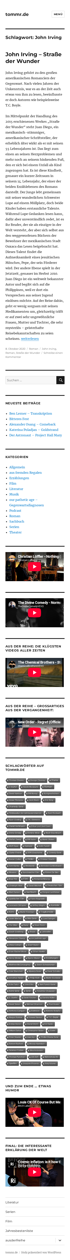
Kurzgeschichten (51, 793)
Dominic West (33, 833)
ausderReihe (15, 1240)
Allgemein (17, 467)
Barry (26, 925)
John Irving (49, 348)
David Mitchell (35, 886)
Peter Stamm (15, 1037)
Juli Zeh (34, 1057)
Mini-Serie (32, 918)
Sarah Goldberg (16, 932)
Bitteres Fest (19, 419)
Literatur (16, 489)
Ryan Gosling (15, 820)
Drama (55, 780)
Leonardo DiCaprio (17, 905)
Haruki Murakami (30, 787)
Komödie (55, 905)
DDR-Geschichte (35, 853)
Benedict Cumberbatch (51, 866)
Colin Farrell (44, 846)
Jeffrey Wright (38, 905)
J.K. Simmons (34, 820)
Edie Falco (14, 984)
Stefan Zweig (15, 839)
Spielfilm (13, 1063)
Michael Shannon (35, 1004)
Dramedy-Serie (16, 806)
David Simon (14, 1004)
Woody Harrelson (37, 1044)
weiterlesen (30, 339)
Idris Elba (29, 984)
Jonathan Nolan (16, 978)
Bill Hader (31, 839)
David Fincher (30, 998)
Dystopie (28, 846)
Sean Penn (40, 925)
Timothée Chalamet (46, 991)
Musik (14, 494)
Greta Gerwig (15, 833)
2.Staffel (13, 787)
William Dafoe (15, 1031)
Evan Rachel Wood (17, 951)
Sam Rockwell (54, 813)
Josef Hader (33, 945)
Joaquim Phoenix (31, 1063)
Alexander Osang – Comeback (32, 424)
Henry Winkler (15, 958)
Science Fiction (16, 1050)
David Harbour (15, 793)
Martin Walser (48, 839)
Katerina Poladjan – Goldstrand (33, 430)
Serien (14, 527)
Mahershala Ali (51, 1057)
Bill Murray (33, 793)
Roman (33, 348)
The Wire (13, 925)
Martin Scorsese (53, 978)
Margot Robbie (15, 1017)
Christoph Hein (15, 886)
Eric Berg (49, 800)
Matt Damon (14, 892)
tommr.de (17, 14)
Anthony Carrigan (17, 1011)
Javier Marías (15, 918)
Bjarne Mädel (34, 958)
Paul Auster (54, 1004)
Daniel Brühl (32, 1024)
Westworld (30, 866)
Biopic (32, 932)
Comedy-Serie (55, 853)
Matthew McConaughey (19, 965)
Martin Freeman (27, 912)
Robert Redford (16, 1044)
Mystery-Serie (35, 971)
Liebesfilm (46, 932)
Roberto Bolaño (53, 1011)
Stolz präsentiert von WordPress (41, 1252)
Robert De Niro (52, 872)
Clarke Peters (15, 853)
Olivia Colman (15, 945)
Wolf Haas (13, 846)
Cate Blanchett (16, 971)
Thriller (30, 859)
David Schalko (53, 971)
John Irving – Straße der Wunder (33, 57)
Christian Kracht (47, 859)
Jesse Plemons (16, 800)
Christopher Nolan (36, 1031)
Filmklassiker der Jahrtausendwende (25, 813)
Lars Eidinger (49, 918)
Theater (15, 532)
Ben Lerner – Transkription (30, 413)
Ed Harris (49, 1024)
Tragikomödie (47, 912)
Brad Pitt (13, 879)
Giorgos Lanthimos (50, 892)
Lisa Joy (31, 1037)
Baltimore (35, 1011)
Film (12, 483)
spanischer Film (16, 899)
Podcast (15, 511)
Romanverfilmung (42, 879)
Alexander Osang (17, 938)
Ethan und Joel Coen (41, 826)
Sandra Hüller (48, 998)
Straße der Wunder (28, 352)
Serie (28, 991)
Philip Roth (35, 978)
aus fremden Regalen (25, 473)
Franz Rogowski (38, 899)
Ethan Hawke (39, 951)
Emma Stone (15, 1024)
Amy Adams (50, 1063)
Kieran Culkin (15, 859)
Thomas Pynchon (17, 1057)
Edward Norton (35, 1017)
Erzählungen (19, 478)
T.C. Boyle (53, 1017)
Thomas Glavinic (16, 780)
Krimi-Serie (14, 991)
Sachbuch (16, 521)
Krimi (11, 912)
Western (13, 872)
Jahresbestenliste (19, 1231)
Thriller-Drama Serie (50, 1037)
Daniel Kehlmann (17, 826)
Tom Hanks (14, 866)
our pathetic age (38, 938)
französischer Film (31, 872)
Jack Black (34, 800)
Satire (52, 1031)
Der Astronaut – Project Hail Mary (35, 435)
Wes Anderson (36, 1050)
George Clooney (37, 780)
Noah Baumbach (53, 833)
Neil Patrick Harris (47, 984)
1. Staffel (13, 998)
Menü (58, 14)
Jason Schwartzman (46, 965)
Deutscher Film (54, 885)
